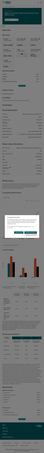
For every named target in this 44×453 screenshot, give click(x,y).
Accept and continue (31, 232)
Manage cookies (30, 235)
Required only (18, 232)
